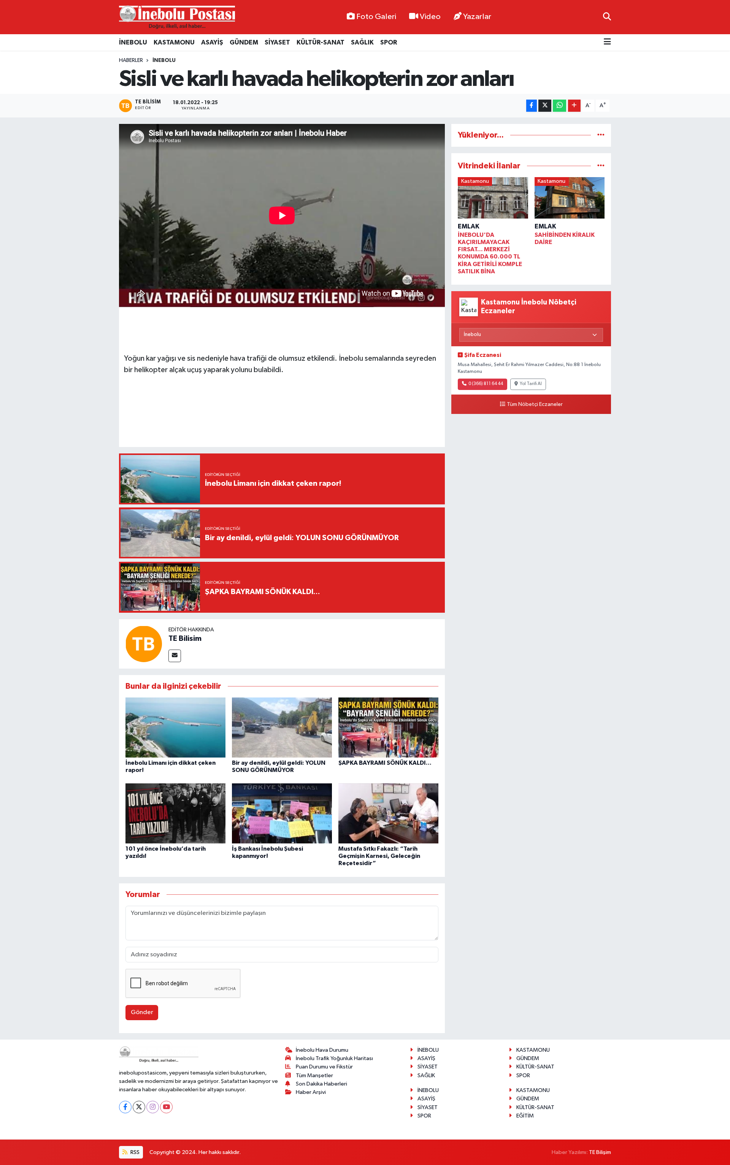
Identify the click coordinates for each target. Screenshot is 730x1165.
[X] (139, 1107)
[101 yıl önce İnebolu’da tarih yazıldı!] (175, 813)
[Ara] (607, 17)
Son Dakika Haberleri (321, 1084)
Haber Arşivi (311, 1092)
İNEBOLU (133, 42)
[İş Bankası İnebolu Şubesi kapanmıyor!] (282, 813)
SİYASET (277, 42)
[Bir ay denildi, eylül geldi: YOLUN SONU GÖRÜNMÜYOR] (282, 727)
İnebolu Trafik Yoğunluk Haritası (334, 1058)
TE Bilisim (185, 638)
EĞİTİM (525, 1116)
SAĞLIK (362, 42)
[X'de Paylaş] (544, 106)
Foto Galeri (376, 17)
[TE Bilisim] (143, 643)
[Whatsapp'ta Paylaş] (559, 106)
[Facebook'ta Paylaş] (531, 106)
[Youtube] (166, 1107)
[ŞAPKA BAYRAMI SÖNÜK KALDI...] (388, 727)
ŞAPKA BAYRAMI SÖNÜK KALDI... (385, 763)
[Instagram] (152, 1107)
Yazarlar (477, 17)
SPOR (388, 42)
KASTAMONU (174, 42)
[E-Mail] (174, 656)
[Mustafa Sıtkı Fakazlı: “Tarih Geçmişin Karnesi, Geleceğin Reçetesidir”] (388, 813)
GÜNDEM (244, 42)
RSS (134, 1152)
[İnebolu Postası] (177, 17)
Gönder (142, 1012)
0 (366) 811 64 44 (485, 384)
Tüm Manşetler (314, 1075)
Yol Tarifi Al (531, 384)
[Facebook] (125, 1107)
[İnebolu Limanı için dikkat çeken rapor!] (175, 727)
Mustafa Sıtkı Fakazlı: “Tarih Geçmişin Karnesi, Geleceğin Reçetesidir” (379, 856)
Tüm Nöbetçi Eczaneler (535, 404)
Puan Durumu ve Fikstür (324, 1067)
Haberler (131, 60)
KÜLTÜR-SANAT (320, 42)
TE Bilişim (600, 1152)
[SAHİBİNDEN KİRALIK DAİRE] (570, 199)
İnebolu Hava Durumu (322, 1050)
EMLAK (468, 226)
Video (430, 17)
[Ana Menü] (607, 42)
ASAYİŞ (212, 42)
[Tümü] (601, 135)
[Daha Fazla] (574, 106)
